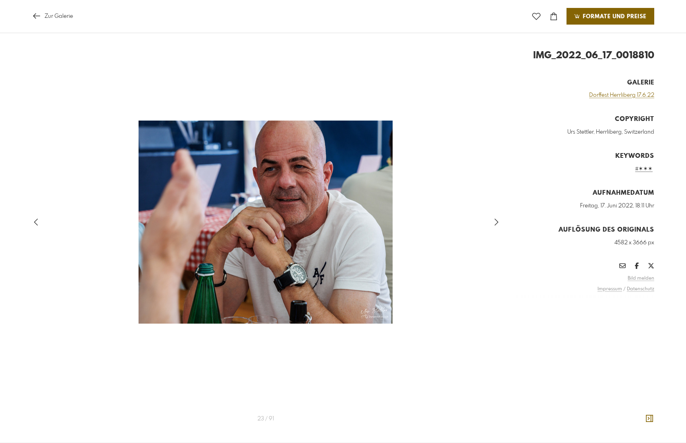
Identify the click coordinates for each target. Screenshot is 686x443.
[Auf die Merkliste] (536, 16)
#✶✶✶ (644, 169)
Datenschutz (640, 289)
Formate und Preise (613, 16)
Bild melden (641, 278)
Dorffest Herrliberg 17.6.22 (621, 95)
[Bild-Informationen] (649, 419)
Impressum (609, 289)
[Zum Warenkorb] (554, 16)
